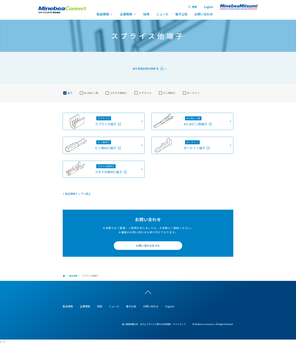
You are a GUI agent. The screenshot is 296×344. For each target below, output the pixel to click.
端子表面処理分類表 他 (146, 68)
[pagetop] (148, 293)
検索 (194, 7)
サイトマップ (179, 324)
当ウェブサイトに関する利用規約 (155, 324)
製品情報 (103, 14)
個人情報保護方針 (130, 324)
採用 (146, 14)
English (208, 7)
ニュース (162, 14)
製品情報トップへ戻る (78, 193)
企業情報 (126, 14)
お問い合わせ (203, 14)
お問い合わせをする (148, 245)
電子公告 (181, 14)
